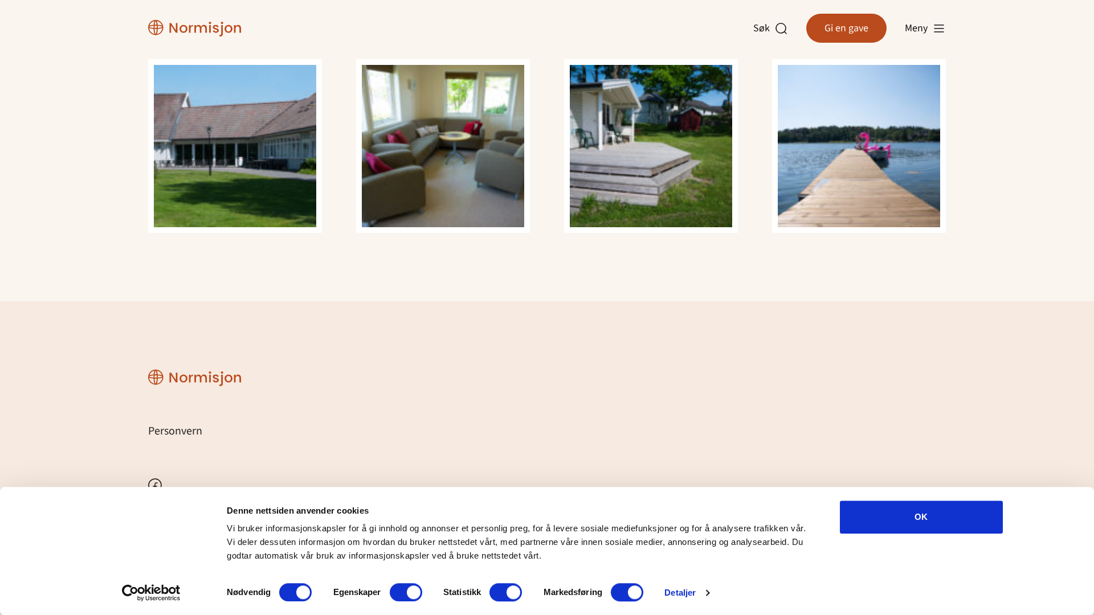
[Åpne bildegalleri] (235, 145)
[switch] (406, 592)
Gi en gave (846, 28)
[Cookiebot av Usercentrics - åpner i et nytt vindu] (151, 592)
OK (921, 517)
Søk (764, 28)
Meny (916, 28)
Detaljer (680, 592)
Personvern (175, 431)
